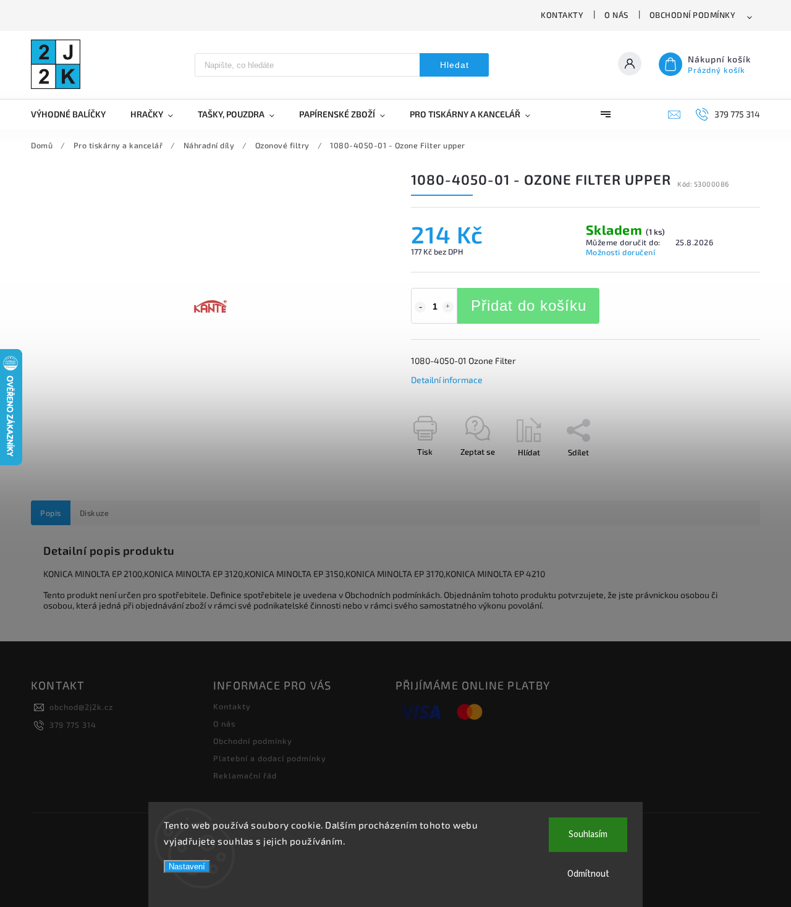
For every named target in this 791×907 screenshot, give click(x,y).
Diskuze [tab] (94, 513)
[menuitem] (74, 114)
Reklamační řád (245, 775)
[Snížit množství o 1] (420, 307)
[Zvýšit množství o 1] (448, 307)
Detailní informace (447, 379)
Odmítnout (588, 873)
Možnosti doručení (621, 252)
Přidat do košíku (528, 305)
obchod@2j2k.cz (81, 707)
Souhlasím (588, 834)
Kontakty (562, 15)
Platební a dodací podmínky (269, 758)
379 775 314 (72, 725)
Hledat (454, 65)
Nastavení (187, 866)
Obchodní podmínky (692, 15)
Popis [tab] (50, 513)
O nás (616, 15)
